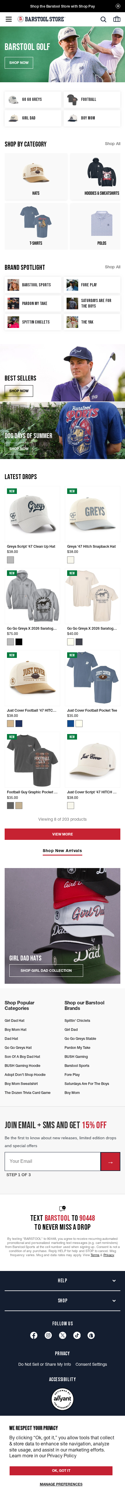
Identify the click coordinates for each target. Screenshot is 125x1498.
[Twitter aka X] (62, 1335)
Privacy (108, 1255)
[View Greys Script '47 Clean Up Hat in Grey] (10, 559)
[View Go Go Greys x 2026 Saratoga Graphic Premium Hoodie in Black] (18, 641)
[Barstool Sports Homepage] (41, 19)
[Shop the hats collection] (36, 176)
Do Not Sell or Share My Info (44, 1364)
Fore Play (72, 1074)
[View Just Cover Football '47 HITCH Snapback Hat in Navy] (18, 723)
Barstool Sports (77, 1065)
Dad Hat (11, 1038)
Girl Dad (71, 1029)
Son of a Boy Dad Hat (22, 1056)
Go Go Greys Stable (80, 1038)
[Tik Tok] (77, 1335)
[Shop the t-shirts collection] (36, 226)
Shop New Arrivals (62, 850)
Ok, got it (61, 1470)
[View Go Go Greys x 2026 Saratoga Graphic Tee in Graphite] (79, 641)
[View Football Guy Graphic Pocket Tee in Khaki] (18, 805)
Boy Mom (72, 1092)
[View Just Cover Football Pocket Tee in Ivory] (79, 723)
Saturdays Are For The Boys (87, 1083)
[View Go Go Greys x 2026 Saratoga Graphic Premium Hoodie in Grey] (10, 641)
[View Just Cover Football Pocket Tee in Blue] (70, 723)
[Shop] (91, 1335)
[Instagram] (48, 1335)
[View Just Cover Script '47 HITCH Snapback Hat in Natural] (70, 805)
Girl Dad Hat (14, 1020)
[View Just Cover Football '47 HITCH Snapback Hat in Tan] (10, 723)
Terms (95, 1255)
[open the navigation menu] (9, 19)
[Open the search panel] (103, 19)
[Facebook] (34, 1335)
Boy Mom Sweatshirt (21, 1083)
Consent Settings (91, 1364)
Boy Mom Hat (15, 1029)
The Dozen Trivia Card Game (28, 1092)
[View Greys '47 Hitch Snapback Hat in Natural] (70, 559)
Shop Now (18, 391)
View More (62, 834)
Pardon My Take (77, 1047)
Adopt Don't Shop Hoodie (25, 1074)
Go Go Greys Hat (18, 1047)
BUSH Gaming (76, 1056)
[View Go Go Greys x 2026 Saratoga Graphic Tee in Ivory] (70, 641)
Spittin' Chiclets (77, 1020)
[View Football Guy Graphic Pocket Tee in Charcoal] (10, 805)
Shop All (112, 143)
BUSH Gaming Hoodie (22, 1065)
